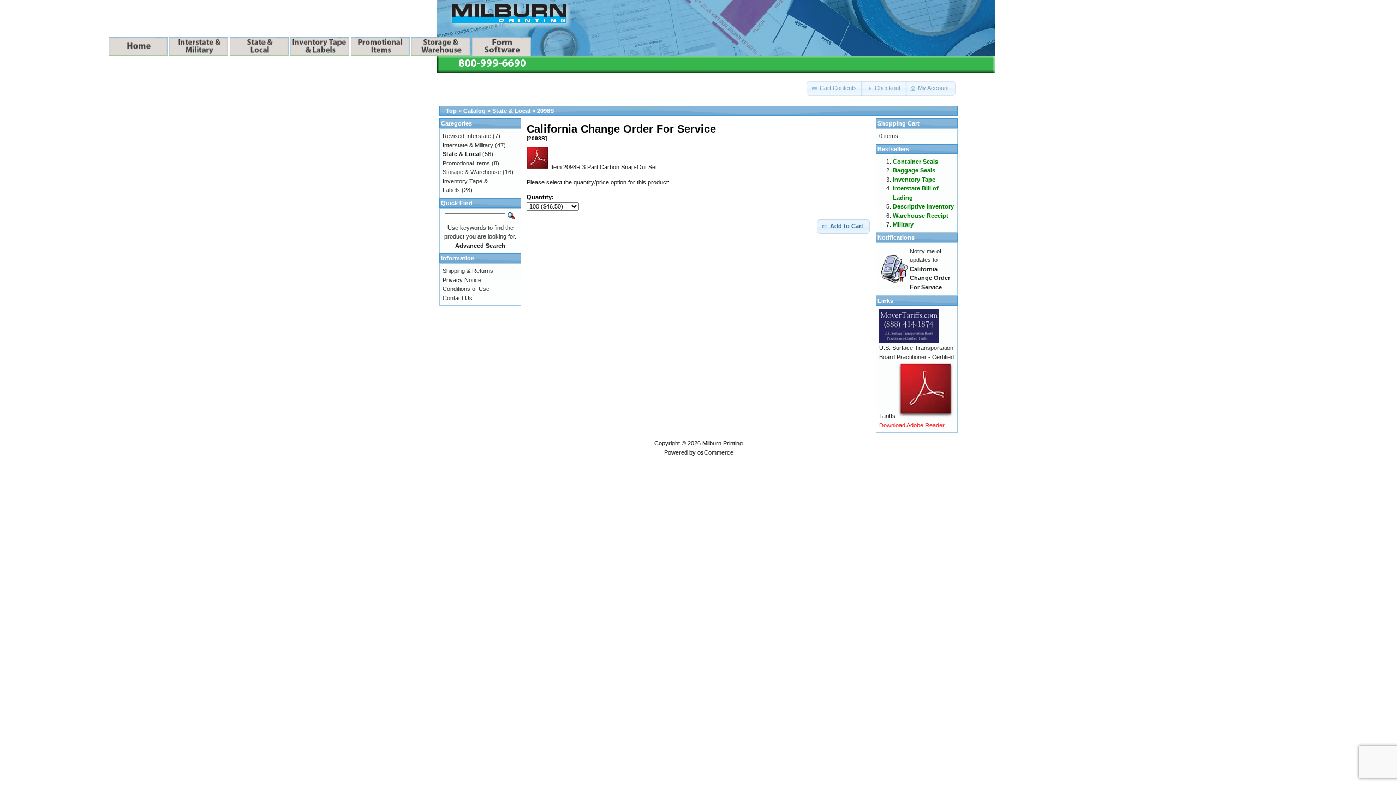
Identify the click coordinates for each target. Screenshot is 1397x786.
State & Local (511, 111)
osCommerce (715, 452)
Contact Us (458, 298)
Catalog (474, 111)
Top (451, 111)
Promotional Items (466, 163)
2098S (545, 111)
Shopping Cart (898, 123)
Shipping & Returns (468, 270)
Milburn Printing (722, 443)
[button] (835, 88)
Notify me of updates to (930, 269)
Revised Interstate (467, 136)
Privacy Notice (462, 280)
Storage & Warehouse (472, 172)
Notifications (896, 237)
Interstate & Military (468, 145)
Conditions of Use (466, 288)
